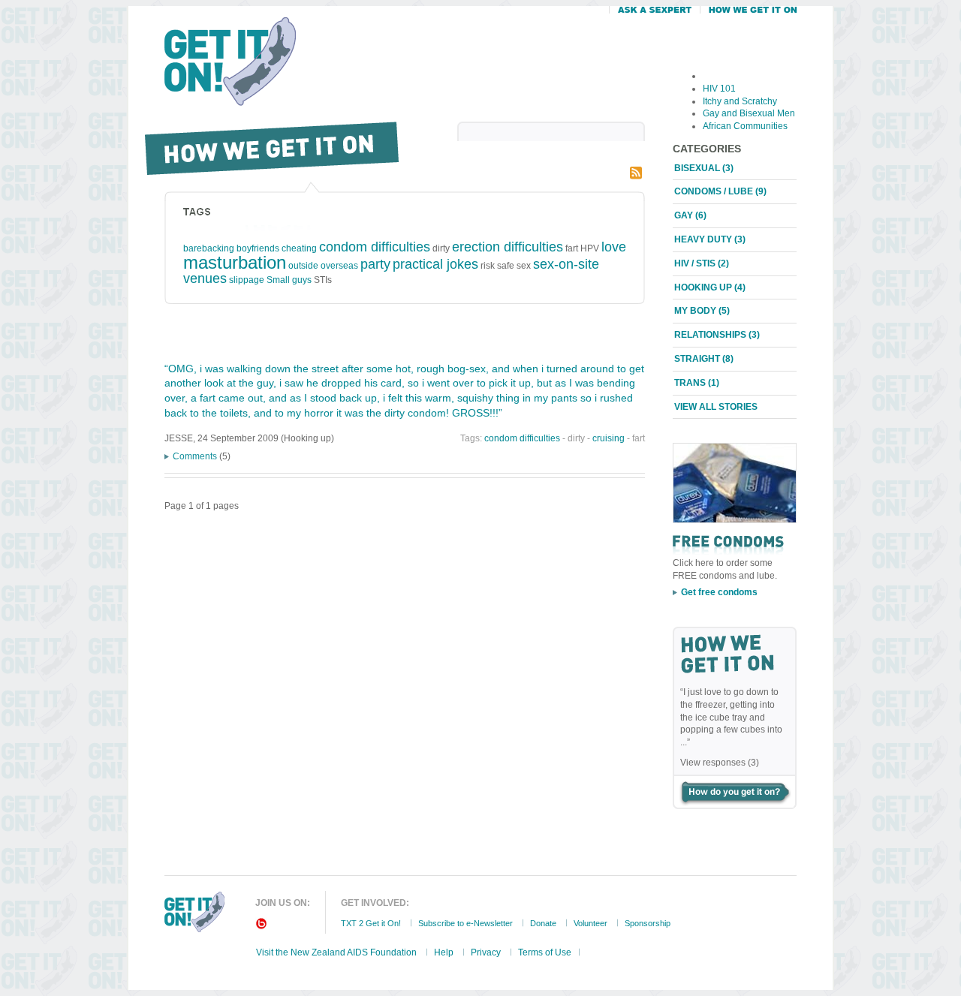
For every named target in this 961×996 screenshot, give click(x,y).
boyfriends (257, 248)
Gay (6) (690, 215)
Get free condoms (719, 592)
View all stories (716, 407)
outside (303, 265)
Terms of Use (544, 952)
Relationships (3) (717, 334)
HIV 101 (719, 88)
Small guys (289, 280)
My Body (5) (702, 310)
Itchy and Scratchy (740, 101)
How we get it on (748, 12)
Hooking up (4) (710, 287)
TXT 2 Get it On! (371, 923)
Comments (195, 456)
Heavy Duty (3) (710, 239)
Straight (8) (704, 359)
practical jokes (435, 264)
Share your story (735, 792)
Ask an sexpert (654, 12)
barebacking (208, 248)
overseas (339, 265)
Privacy (486, 952)
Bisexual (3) (704, 168)
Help (443, 952)
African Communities (745, 126)
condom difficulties (374, 246)
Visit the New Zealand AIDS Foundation (336, 952)
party (375, 264)
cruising (608, 438)
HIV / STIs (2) (701, 263)
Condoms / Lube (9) (720, 191)
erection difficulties (507, 246)
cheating (299, 248)
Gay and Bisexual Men (749, 113)
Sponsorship (647, 923)
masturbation (234, 262)
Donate (543, 923)
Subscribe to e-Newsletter (465, 923)
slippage (246, 280)
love (613, 246)
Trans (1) (696, 383)
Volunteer (590, 923)
